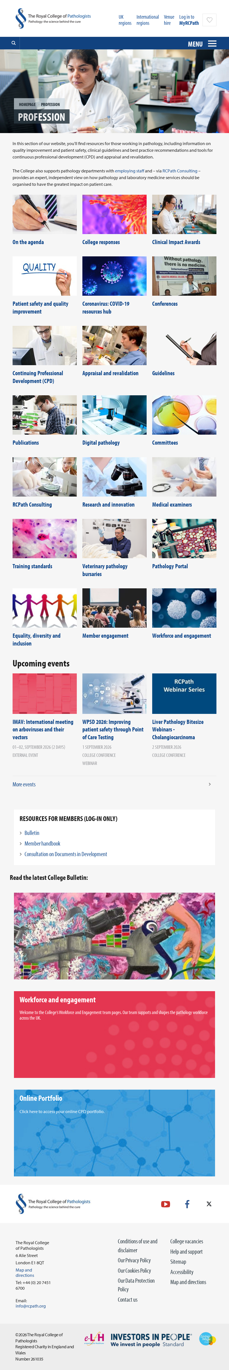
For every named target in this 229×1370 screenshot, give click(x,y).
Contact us (127, 1299)
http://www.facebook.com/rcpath (187, 1204)
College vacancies (186, 1241)
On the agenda (28, 242)
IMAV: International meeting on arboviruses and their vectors (43, 729)
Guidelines (163, 373)
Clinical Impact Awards (176, 242)
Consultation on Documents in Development (66, 854)
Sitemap (178, 1261)
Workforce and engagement (181, 635)
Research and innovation (108, 504)
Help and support (186, 1251)
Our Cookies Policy (134, 1270)
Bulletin (32, 833)
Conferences (165, 303)
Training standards (32, 566)
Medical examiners (172, 504)
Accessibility (182, 1272)
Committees (165, 442)
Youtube (165, 1204)
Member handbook (42, 843)
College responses (101, 242)
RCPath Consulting (180, 171)
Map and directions (188, 1282)
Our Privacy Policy (134, 1260)
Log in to (189, 19)
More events (24, 784)
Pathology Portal (170, 566)
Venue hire (169, 19)
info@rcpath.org (31, 1306)
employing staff (129, 171)
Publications (26, 442)
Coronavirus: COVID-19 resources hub (105, 307)
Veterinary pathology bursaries (105, 570)
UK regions (125, 19)
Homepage (27, 104)
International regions (148, 19)
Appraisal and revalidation (110, 373)
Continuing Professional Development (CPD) (38, 377)
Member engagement (105, 635)
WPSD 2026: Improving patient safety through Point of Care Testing (113, 729)
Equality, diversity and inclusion (37, 639)
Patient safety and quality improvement (40, 307)
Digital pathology (101, 442)
